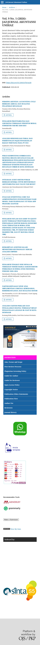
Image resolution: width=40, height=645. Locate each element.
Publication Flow (11, 399)
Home (4, 7)
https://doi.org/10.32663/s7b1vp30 (18, 83)
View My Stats (15, 529)
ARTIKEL (8, 115)
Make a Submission (11, 520)
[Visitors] (15, 483)
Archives (12, 7)
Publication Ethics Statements (16, 394)
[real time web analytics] (6, 529)
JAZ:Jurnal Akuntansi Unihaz (16, 2)
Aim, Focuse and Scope (13, 362)
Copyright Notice (11, 389)
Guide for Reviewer (12, 380)
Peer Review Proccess (12, 367)
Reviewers (8, 408)
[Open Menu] (2, 2)
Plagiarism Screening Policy (15, 371)
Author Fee (8, 403)
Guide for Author (11, 376)
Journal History (10, 412)
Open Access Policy (11, 385)
